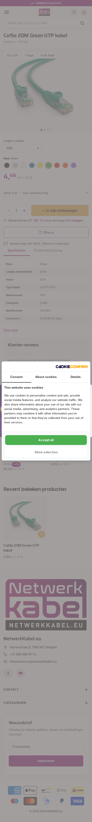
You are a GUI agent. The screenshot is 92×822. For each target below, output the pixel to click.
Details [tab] (76, 377)
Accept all (46, 440)
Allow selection (46, 452)
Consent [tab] (16, 377)
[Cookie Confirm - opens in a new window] (72, 366)
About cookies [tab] (46, 377)
